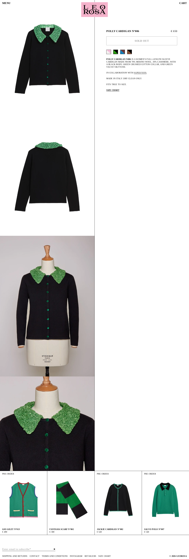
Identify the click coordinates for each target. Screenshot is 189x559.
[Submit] (54, 549)
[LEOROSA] (94, 9)
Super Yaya (140, 73)
